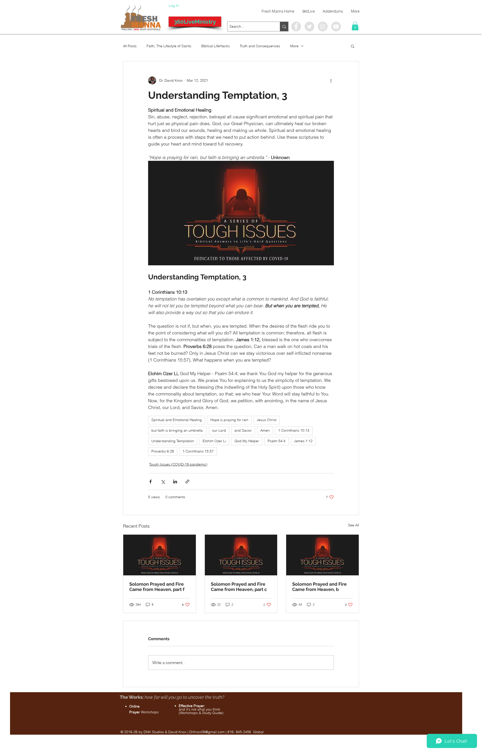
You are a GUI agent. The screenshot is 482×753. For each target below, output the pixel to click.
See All (353, 525)
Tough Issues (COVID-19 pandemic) (178, 464)
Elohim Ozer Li (214, 441)
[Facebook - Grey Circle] (296, 26)
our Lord (219, 430)
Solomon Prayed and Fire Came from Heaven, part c (239, 586)
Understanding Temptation (172, 441)
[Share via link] (187, 481)
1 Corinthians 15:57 (198, 451)
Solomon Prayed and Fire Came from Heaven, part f (157, 586)
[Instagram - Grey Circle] (323, 26)
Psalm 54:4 (276, 441)
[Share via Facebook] (150, 481)
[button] (355, 26)
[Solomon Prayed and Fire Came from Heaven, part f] (159, 555)
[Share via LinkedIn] (175, 481)
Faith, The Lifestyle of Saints (169, 46)
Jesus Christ (266, 420)
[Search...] (284, 26)
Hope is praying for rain (229, 420)
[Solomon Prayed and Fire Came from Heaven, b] (322, 555)
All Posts (130, 46)
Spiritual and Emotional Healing (176, 420)
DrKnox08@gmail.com (207, 732)
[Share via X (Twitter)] (162, 481)
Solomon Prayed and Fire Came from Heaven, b (319, 586)
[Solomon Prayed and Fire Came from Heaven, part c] (241, 555)
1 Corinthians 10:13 (293, 430)
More (294, 46)
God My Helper (246, 441)
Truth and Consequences (260, 46)
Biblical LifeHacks (215, 46)
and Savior (243, 430)
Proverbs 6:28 (162, 451)
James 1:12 (303, 441)
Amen (265, 430)
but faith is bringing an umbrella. (177, 430)
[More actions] (331, 80)
